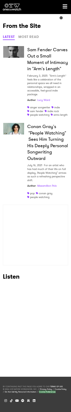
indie (57, 107)
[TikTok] (11, 400)
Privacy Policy (46, 389)
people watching (39, 115)
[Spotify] (23, 400)
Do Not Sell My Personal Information (20, 392)
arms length (61, 115)
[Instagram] (6, 400)
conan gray (45, 193)
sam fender (36, 111)
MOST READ (28, 36)
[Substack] (28, 400)
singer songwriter (40, 107)
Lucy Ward (43, 100)
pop (32, 193)
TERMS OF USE (56, 386)
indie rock (53, 111)
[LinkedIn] (34, 400)
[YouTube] (17, 400)
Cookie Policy (60, 389)
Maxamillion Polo (47, 186)
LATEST (9, 36)
